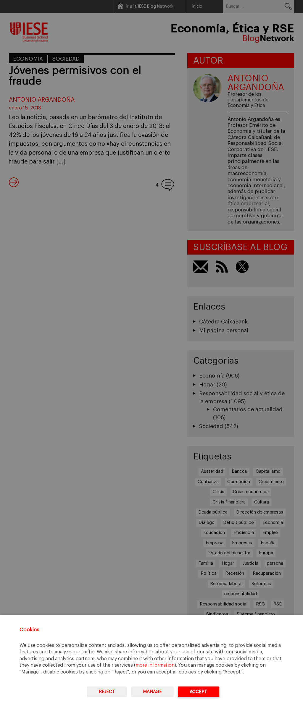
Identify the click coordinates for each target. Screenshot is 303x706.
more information (155, 665)
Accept (198, 691)
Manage (152, 691)
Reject (107, 691)
